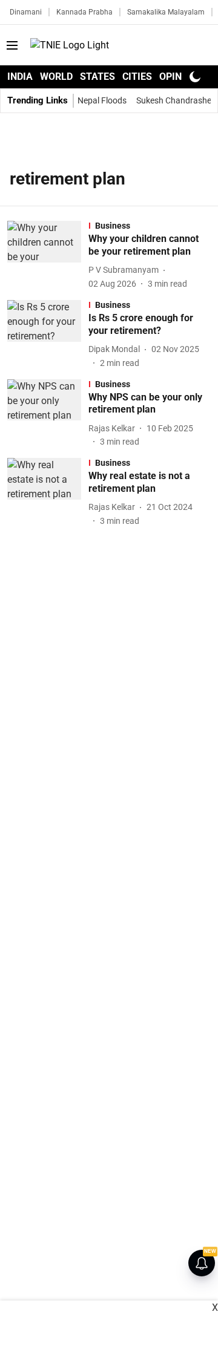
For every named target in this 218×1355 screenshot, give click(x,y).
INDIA (20, 76)
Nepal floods (102, 100)
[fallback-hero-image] (47, 255)
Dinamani (26, 12)
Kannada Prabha (84, 12)
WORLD (56, 76)
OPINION (178, 76)
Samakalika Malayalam (166, 12)
